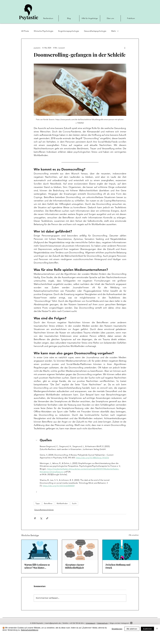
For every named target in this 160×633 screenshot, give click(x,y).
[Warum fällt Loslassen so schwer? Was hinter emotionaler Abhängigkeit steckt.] (39, 550)
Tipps (37, 503)
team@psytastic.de (53, 623)
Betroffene (48, 503)
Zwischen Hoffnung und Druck (118, 566)
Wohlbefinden (62, 503)
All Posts (25, 31)
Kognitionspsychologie (68, 31)
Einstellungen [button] (117, 628)
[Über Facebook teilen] (35, 518)
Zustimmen (147, 628)
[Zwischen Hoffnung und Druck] (120, 550)
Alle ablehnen (131, 628)
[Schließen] (157, 628)
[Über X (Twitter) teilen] (41, 518)
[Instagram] (131, 623)
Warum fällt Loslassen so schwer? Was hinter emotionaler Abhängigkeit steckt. (37, 566)
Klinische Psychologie (43, 31)
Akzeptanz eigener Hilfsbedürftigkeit (74, 566)
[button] (80, 440)
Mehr (113, 31)
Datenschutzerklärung (29, 630)
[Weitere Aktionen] (124, 47)
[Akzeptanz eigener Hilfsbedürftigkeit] (80, 550)
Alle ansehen (134, 535)
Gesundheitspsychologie (95, 31)
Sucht (74, 503)
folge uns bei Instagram (119, 623)
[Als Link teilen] (47, 518)
